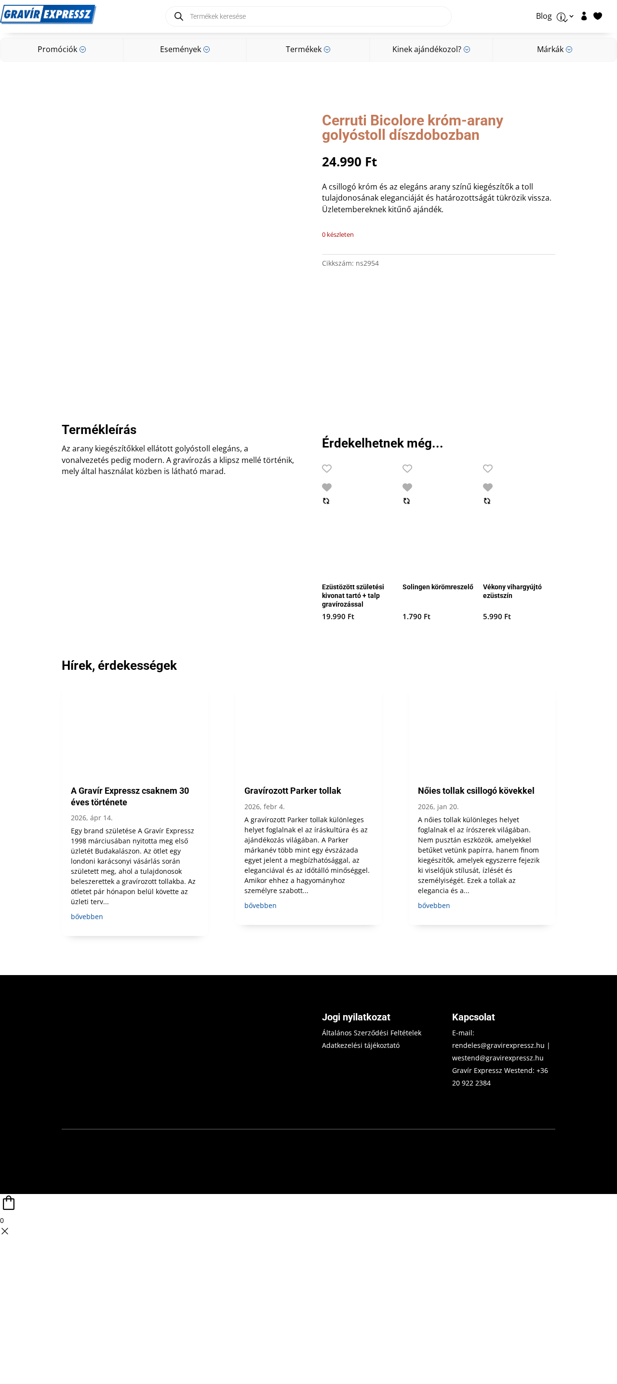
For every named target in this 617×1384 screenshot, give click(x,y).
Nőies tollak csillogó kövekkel (476, 791)
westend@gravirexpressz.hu (498, 1057)
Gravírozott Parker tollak (292, 791)
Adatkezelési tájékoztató (361, 1045)
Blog (544, 16)
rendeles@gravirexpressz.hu (498, 1045)
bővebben (87, 916)
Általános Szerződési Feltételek (371, 1032)
